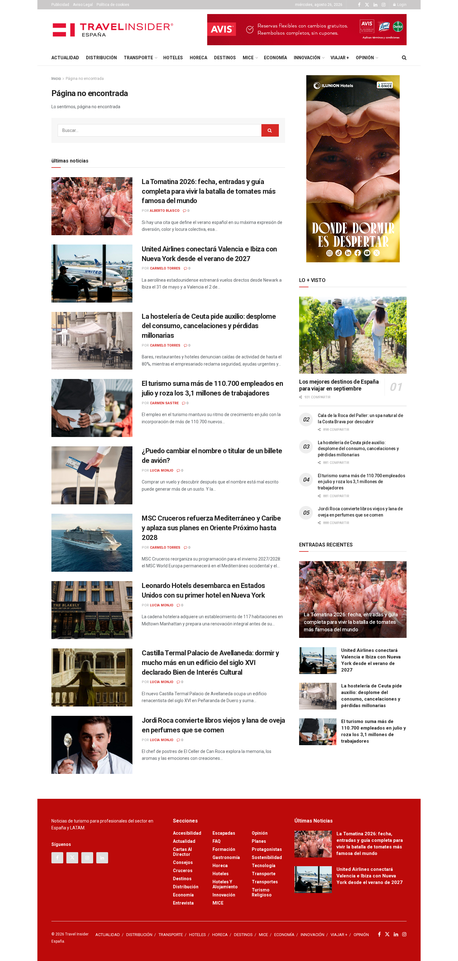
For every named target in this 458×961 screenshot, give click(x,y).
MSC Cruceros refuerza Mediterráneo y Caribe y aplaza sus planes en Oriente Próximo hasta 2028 (211, 527)
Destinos (182, 878)
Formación (223, 849)
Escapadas (223, 833)
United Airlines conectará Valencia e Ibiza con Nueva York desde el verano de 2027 (369, 875)
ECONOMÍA (275, 57)
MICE (248, 57)
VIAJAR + (340, 57)
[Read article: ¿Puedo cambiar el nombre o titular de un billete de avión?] (91, 475)
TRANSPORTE (138, 57)
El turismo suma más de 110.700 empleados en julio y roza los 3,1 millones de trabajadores (361, 481)
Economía (183, 894)
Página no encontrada (85, 78)
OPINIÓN (365, 57)
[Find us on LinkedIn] (375, 5)
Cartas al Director (182, 852)
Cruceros (183, 870)
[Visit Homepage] (113, 29)
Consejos (183, 862)
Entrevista (183, 902)
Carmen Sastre (164, 403)
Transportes (265, 881)
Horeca (220, 865)
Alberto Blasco (164, 211)
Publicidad (60, 4)
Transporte (263, 873)
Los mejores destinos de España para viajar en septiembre (339, 385)
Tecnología (263, 865)
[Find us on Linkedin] (102, 857)
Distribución (185, 886)
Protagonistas (267, 849)
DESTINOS (225, 57)
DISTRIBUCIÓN (101, 57)
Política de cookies (113, 4)
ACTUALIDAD (65, 57)
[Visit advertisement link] (307, 29)
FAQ (216, 841)
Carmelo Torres (165, 268)
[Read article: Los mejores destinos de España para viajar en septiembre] (353, 335)
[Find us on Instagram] (383, 5)
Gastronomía (226, 857)
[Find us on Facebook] (359, 5)
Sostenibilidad (267, 857)
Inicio (56, 78)
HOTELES (173, 57)
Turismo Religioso (262, 892)
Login (401, 4)
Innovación (223, 894)
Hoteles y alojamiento (225, 884)
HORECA (198, 57)
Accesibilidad (187, 833)
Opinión (260, 833)
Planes (259, 841)
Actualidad (184, 841)
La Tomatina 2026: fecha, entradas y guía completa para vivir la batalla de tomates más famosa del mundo (208, 191)
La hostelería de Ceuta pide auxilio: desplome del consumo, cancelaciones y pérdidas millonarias (209, 326)
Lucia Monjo (161, 470)
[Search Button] (404, 58)
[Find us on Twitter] (367, 5)
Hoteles (220, 873)
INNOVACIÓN (307, 57)
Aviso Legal (83, 4)
